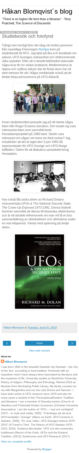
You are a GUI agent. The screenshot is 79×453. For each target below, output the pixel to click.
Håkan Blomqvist (16, 361)
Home (39, 343)
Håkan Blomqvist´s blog (37, 11)
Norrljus (44, 49)
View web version (39, 350)
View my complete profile (16, 441)
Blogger (46, 449)
